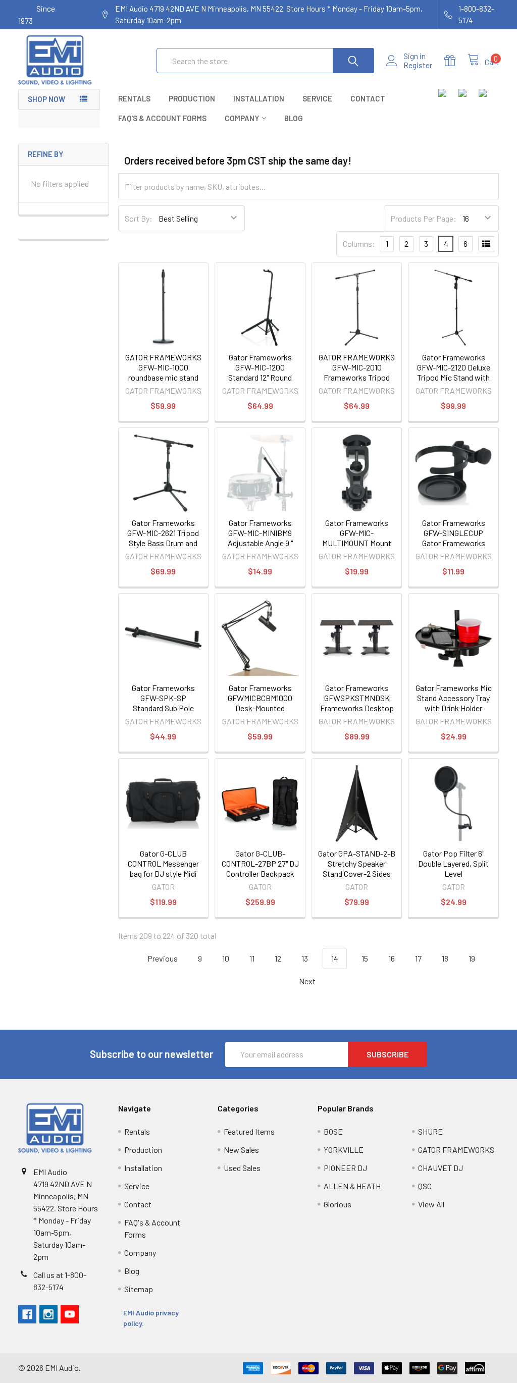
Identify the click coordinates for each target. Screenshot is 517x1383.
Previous (162, 958)
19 (472, 958)
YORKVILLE (344, 1149)
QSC (425, 1186)
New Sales (241, 1149)
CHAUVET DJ (440, 1168)
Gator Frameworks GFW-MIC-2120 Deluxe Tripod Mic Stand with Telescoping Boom (453, 372)
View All (431, 1204)
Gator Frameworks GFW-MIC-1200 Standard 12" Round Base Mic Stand (260, 372)
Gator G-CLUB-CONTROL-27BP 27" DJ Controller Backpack (260, 863)
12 (278, 958)
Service (317, 98)
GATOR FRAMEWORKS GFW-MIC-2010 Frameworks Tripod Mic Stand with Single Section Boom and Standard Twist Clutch (357, 382)
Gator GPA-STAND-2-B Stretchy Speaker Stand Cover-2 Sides (356, 863)
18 (445, 958)
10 (225, 958)
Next (308, 981)
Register (417, 65)
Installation (258, 98)
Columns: (359, 243)
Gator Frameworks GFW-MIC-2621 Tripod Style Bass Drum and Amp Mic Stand (163, 538)
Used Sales (242, 1168)
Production (192, 98)
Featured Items (249, 1131)
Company (242, 118)
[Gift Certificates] (456, 61)
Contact (367, 98)
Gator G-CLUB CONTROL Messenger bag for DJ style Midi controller (163, 868)
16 (391, 958)
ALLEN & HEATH (352, 1186)
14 (334, 958)
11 (251, 958)
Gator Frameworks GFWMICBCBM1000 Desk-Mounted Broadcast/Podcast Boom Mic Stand (260, 708)
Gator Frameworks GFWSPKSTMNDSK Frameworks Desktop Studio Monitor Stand (357, 703)
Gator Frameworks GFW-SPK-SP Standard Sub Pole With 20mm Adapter (163, 703)
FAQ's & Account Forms (162, 118)
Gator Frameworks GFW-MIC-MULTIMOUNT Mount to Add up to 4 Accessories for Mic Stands (356, 548)
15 (364, 958)
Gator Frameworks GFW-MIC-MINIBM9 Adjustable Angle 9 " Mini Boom (260, 538)
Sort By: (138, 218)
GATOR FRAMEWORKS (456, 1149)
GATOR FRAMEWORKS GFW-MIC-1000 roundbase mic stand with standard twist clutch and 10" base (163, 377)
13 (304, 958)
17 (418, 958)
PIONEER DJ (345, 1168)
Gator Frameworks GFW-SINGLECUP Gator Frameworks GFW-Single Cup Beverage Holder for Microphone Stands (454, 548)
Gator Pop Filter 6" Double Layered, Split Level (453, 863)
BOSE (333, 1131)
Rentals (134, 98)
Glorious (337, 1204)
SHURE (430, 1131)
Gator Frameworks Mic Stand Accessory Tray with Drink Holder (454, 698)
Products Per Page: (423, 218)
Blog (293, 118)
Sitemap (138, 1289)
